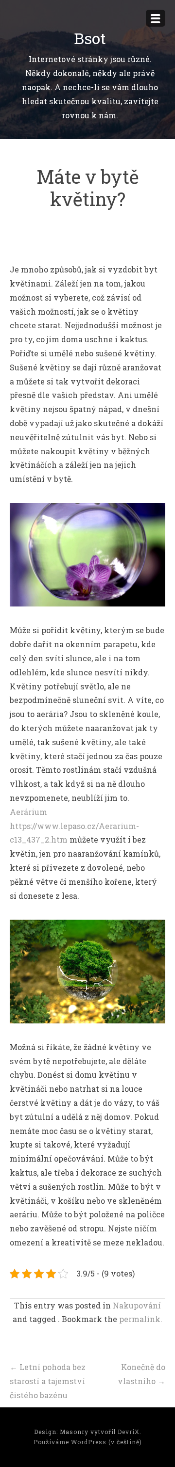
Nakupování (137, 1305)
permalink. (140, 1319)
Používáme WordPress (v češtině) (88, 1442)
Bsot (90, 38)
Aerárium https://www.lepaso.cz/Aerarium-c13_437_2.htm (74, 826)
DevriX (129, 1431)
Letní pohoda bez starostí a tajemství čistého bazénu (48, 1381)
